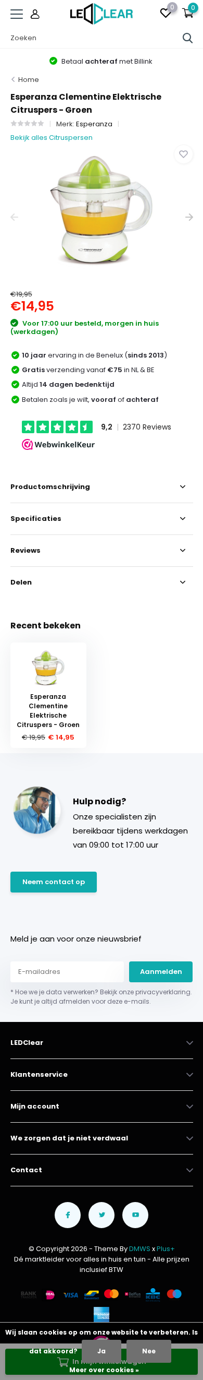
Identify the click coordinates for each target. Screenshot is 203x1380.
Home (28, 80)
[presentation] (14, 217)
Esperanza (94, 124)
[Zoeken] (188, 38)
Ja (101, 1351)
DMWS (139, 1249)
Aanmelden (161, 972)
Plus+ (166, 1249)
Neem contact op (53, 882)
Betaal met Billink (106, 61)
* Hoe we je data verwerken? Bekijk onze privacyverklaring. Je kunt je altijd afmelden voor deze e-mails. (101, 997)
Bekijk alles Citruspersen (51, 137)
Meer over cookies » (104, 1369)
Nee (149, 1351)
